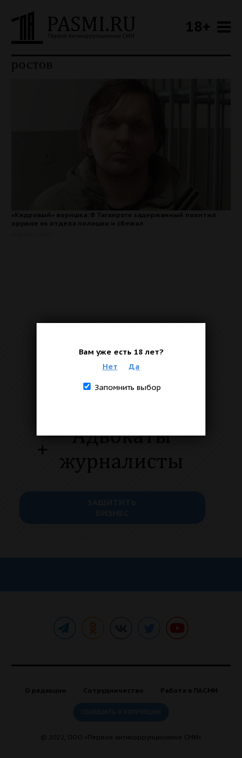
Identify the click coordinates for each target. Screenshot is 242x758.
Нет (110, 366)
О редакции (45, 690)
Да (134, 366)
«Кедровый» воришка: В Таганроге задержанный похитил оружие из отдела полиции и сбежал (113, 218)
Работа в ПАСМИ (189, 690)
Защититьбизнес (112, 507)
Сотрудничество (113, 690)
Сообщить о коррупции (121, 712)
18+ (198, 26)
